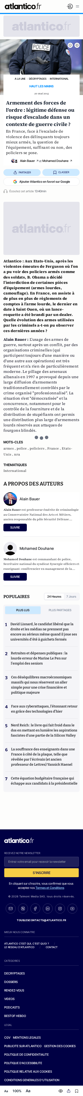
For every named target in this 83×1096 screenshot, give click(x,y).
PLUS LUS (23, 610)
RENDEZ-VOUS (14, 990)
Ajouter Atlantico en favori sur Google (44, 181)
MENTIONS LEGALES (27, 1037)
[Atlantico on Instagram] (60, 909)
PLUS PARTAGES (60, 610)
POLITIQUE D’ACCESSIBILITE (23, 1063)
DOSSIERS (11, 982)
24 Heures (54, 596)
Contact (52, 947)
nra (17, 454)
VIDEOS (9, 999)
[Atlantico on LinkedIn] (48, 909)
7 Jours (71, 596)
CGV (7, 1037)
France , (54, 448)
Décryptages (37, 78)
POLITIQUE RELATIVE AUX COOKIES (28, 1071)
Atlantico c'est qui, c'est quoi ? (26, 943)
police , (23, 448)
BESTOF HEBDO (15, 1016)
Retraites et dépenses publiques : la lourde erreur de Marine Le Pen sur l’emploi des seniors (39, 658)
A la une (20, 78)
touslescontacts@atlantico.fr (41, 920)
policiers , (38, 448)
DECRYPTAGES (14, 973)
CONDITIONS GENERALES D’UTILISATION (31, 1080)
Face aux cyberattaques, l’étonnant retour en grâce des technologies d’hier (44, 708)
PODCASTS (12, 1007)
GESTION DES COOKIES (60, 1046)
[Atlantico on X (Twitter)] (23, 909)
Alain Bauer (27, 161)
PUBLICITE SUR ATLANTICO (23, 1046)
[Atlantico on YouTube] (72, 909)
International (59, 78)
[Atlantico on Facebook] (35, 909)
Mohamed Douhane (55, 161)
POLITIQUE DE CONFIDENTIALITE (26, 1054)
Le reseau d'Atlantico (19, 947)
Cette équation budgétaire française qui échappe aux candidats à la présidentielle (44, 780)
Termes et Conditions (50, 888)
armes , (10, 448)
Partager (25, 172)
